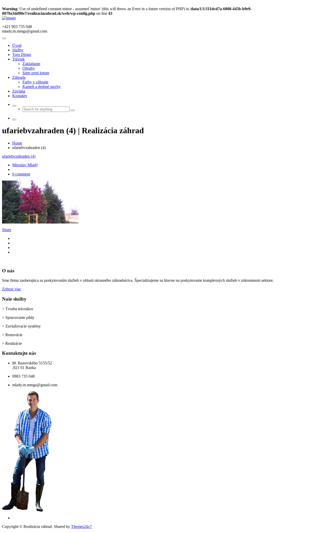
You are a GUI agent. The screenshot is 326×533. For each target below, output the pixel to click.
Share (6, 230)
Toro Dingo (21, 54)
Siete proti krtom (35, 73)
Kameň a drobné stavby (41, 86)
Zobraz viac (11, 289)
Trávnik (18, 59)
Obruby (28, 68)
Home (17, 143)
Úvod (16, 45)
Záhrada (18, 77)
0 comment (21, 174)
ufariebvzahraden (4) (18, 156)
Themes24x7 (81, 526)
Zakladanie (31, 64)
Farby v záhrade (35, 82)
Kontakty (19, 96)
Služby (17, 50)
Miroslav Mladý (25, 165)
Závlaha (18, 91)
